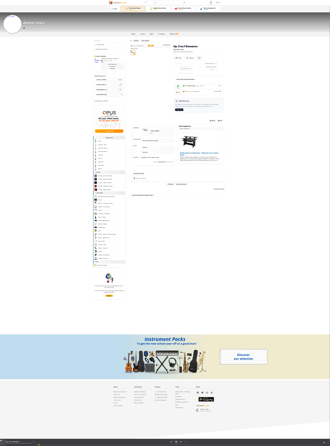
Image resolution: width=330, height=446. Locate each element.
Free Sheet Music (162, 391)
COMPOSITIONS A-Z (108, 84)
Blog (151, 34)
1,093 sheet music (112, 64)
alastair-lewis (162, 162)
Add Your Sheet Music (140, 394)
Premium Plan (138, 400)
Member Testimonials (119, 397)
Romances (145, 152)
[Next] (181, 442)
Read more (179, 109)
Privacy (115, 403)
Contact (162, 34)
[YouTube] (202, 392)
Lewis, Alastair (145, 40)
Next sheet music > (181, 184)
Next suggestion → (185, 128)
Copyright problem (218, 189)
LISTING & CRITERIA (108, 79)
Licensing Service (139, 397)
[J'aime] (33, 442)
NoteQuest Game (180, 399)
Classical (144, 147)
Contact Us (116, 394)
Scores (143, 34)
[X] (207, 392)
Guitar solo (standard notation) (150, 140)
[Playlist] (327, 442)
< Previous (170, 184)
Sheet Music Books (162, 394)
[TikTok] (211, 392)
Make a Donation (139, 403)
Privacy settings (117, 405)
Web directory (179, 407)
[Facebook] (198, 392)
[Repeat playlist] (185, 442)
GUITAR (136, 40)
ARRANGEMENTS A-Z (108, 89)
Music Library (100, 44)
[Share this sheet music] (199, 58)
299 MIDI (112, 68)
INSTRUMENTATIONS (101, 94)
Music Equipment (162, 400)
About (133, 34)
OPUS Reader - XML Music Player (182, 392)
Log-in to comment (140, 178)
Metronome (178, 396)
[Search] (113, 72)
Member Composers (139, 391)
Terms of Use (117, 400)
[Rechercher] (184, 2)
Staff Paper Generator (181, 402)
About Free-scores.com (120, 391)
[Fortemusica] (197, 410)
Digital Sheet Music (162, 397)
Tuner (176, 405)
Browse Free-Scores (101, 49)
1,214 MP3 (112, 66)
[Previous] (171, 442)
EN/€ (217, 2)
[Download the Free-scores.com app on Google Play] (206, 399)
